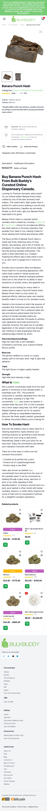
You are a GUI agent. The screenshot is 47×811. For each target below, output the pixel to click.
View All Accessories (11, 738)
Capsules (7, 717)
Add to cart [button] (27, 542)
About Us (7, 751)
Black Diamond (30, 575)
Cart (5, 769)
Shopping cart (9, 766)
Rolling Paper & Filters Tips (13, 735)
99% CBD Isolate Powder (34, 612)
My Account (8, 775)
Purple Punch (10, 225)
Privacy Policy (22, 807)
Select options (5, 545)
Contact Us (8, 760)
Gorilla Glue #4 (8, 616)
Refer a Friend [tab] (20, 168)
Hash (22, 25)
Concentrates (13, 25)
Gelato (5, 533)
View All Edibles (10, 726)
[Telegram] (17, 656)
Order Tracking (9, 781)
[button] (40, 32)
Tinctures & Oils (9, 723)
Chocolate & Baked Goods (13, 720)
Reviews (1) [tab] (7, 168)
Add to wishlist (4, 147)
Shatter (6, 672)
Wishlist (6, 784)
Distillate (7, 681)
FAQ (5, 754)
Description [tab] (7, 163)
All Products (24, 90)
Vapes (6, 690)
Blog (5, 757)
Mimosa (6, 575)
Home (4, 25)
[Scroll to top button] (42, 799)
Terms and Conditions (9, 807)
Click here (24, 137)
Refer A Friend (9, 763)
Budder (6, 675)
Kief (5, 687)
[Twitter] (8, 656)
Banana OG (40, 222)
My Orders (8, 778)
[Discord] (13, 656)
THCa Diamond (9, 678)
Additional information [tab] (24, 163)
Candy (6, 714)
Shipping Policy (33, 807)
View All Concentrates (12, 693)
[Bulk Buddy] (23, 19)
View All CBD (8, 702)
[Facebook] (4, 656)
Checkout (7, 772)
